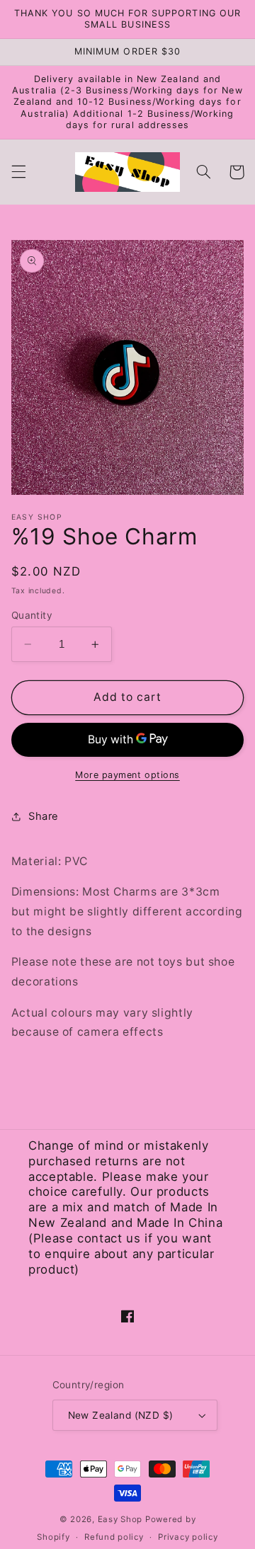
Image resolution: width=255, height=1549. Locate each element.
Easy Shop (120, 1519)
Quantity (31, 615)
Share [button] (43, 816)
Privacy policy (187, 1537)
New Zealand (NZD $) (121, 1415)
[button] (18, 172)
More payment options (127, 775)
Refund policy (114, 1537)
